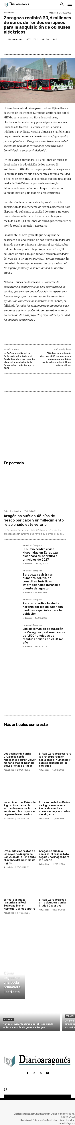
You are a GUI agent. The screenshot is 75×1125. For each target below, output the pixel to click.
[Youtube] (47, 1073)
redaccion (17, 39)
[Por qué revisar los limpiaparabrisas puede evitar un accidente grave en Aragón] (30, 1016)
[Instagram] (34, 1073)
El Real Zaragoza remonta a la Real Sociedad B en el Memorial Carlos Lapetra (19, 904)
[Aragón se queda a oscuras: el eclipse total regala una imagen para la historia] (55, 836)
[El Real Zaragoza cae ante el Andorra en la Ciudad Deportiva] (55, 885)
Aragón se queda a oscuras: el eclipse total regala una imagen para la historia (54, 856)
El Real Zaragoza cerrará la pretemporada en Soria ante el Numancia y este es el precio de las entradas (55, 759)
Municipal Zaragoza (32, 545)
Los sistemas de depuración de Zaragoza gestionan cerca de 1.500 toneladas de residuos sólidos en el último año (44, 635)
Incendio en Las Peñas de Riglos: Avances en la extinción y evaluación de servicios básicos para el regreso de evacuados (20, 808)
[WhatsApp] (44, 47)
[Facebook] (18, 47)
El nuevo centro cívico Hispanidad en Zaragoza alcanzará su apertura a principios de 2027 (40, 554)
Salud (6, 511)
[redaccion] (6, 39)
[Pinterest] (35, 47)
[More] (52, 47)
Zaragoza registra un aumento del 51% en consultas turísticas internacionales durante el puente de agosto (42, 581)
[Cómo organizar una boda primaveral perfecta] (12, 978)
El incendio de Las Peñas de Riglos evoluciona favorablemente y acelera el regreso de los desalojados (54, 808)
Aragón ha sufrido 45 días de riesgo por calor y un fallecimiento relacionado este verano (34, 520)
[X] (27, 47)
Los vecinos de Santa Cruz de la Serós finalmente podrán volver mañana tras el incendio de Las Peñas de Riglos (20, 759)
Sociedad (8, 1019)
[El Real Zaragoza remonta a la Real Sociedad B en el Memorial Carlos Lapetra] (20, 885)
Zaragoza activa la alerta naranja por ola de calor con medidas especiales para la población (43, 609)
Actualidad (9, 13)
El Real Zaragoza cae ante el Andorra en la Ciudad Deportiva (52, 902)
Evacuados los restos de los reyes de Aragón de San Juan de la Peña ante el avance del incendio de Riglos (20, 857)
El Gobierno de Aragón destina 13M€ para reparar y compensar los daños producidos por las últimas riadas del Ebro (55, 359)
